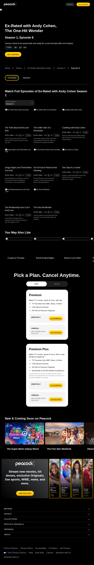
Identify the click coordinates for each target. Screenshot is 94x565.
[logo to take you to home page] (10, 4)
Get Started (83, 4)
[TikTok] (86, 538)
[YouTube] (80, 545)
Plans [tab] (36, 280)
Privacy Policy (27, 540)
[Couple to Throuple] (19, 243)
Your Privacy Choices (16, 545)
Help (31, 545)
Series (19, 68)
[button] (24, 430)
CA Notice (54, 540)
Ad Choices (66, 540)
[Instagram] (86, 545)
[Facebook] (80, 538)
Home (7, 68)
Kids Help (39, 545)
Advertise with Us (64, 545)
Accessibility (41, 540)
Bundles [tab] (57, 280)
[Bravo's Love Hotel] (76, 243)
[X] (80, 551)
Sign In (70, 4)
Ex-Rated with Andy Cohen (40, 68)
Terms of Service (11, 540)
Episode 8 (75, 68)
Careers (50, 545)
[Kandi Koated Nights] (47, 243)
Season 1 (61, 68)
